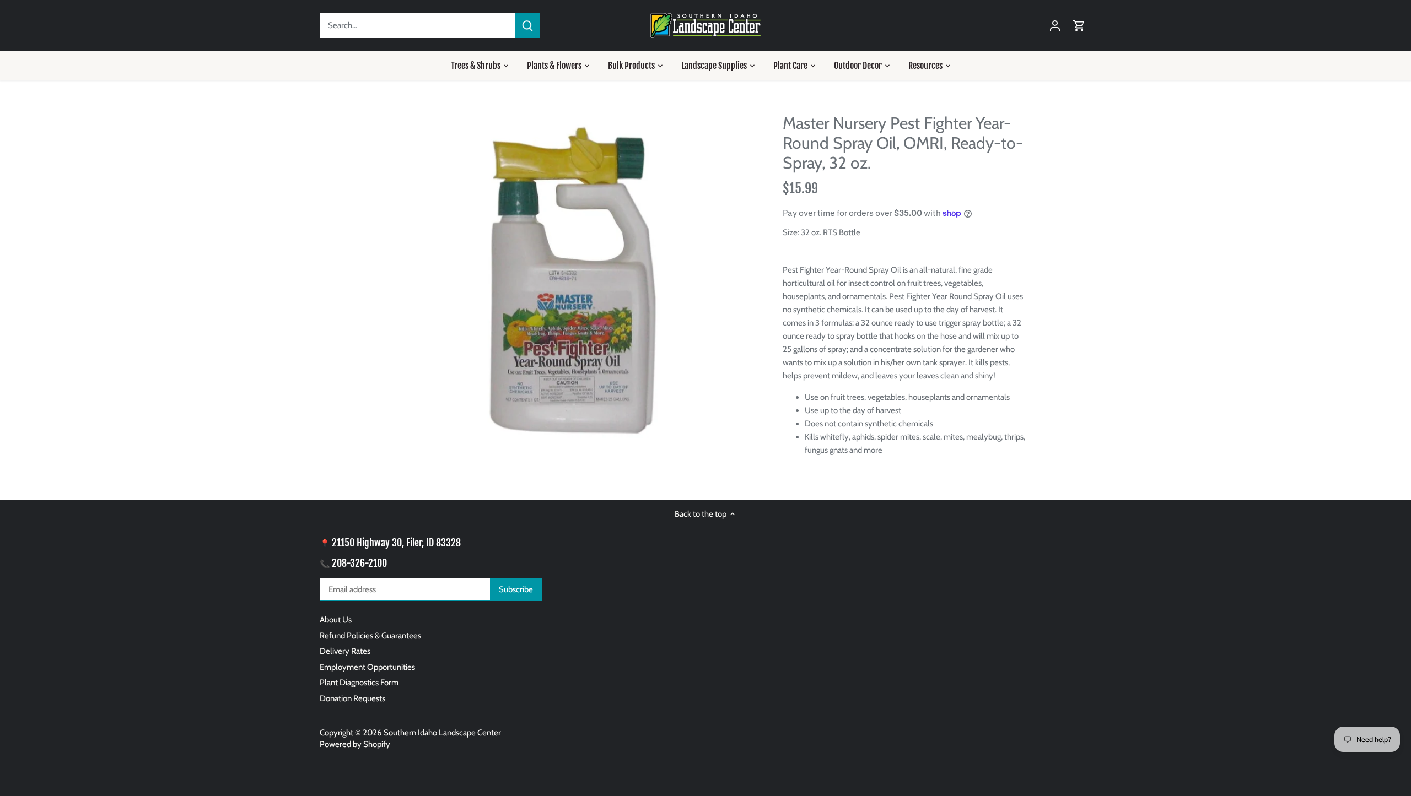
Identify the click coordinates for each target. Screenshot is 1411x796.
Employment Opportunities (367, 667)
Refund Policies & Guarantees (370, 636)
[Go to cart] (1079, 25)
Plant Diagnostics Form (359, 682)
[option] (571, 277)
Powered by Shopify (355, 744)
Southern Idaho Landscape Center (442, 733)
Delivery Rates (345, 651)
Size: (791, 232)
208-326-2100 (359, 563)
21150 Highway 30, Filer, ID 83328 (396, 543)
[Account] (1055, 25)
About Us (336, 620)
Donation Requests (352, 698)
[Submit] (527, 25)
